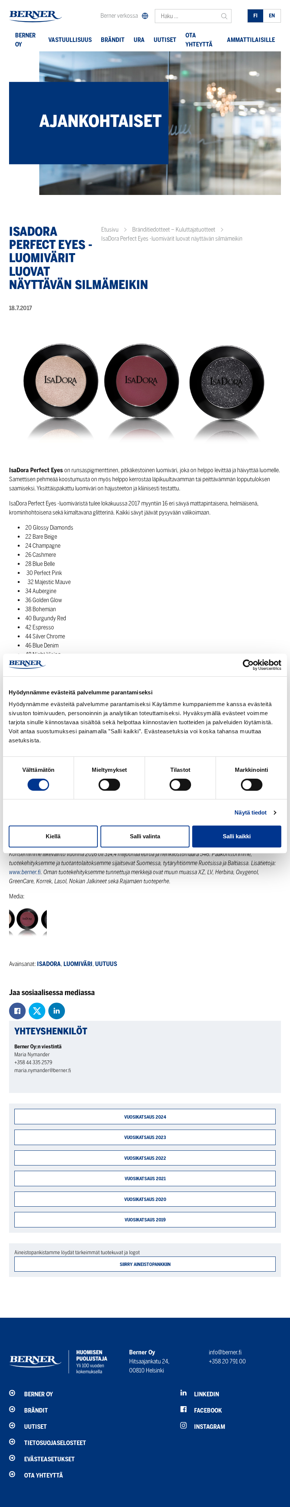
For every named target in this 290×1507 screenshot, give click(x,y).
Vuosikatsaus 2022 (145, 1158)
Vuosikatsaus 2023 (145, 1137)
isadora (49, 964)
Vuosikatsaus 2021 (145, 1178)
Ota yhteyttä (199, 40)
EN (272, 15)
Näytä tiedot (250, 812)
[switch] (109, 785)
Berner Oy (25, 40)
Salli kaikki (237, 836)
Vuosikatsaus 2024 (145, 1117)
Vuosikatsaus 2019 (145, 1220)
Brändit (113, 39)
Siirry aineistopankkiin (145, 1264)
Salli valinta (145, 836)
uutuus (106, 964)
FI (255, 15)
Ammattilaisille (251, 39)
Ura (139, 39)
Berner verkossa (119, 15)
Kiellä (53, 836)
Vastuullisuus (70, 39)
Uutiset (165, 39)
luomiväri (78, 964)
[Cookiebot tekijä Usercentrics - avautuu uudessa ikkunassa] (248, 665)
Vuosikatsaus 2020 (145, 1199)
